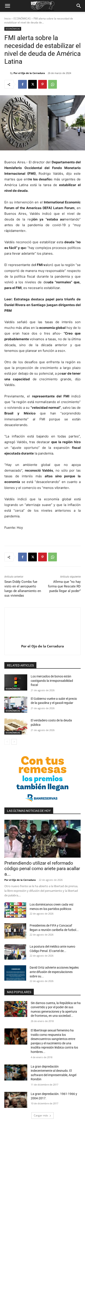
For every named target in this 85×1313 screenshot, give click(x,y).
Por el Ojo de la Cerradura (29, 73)
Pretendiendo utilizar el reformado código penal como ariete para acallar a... (42, 868)
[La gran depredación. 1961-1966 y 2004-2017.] (15, 1100)
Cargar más (41, 1115)
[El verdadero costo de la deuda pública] (15, 726)
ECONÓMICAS (22, 18)
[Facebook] (22, 84)
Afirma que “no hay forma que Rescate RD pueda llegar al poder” (64, 586)
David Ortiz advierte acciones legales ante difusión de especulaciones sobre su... (54, 972)
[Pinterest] (42, 84)
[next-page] (14, 742)
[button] (7, 6)
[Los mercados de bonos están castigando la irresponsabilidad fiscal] (15, 682)
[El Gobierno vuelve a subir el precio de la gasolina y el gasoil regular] (15, 705)
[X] (32, 84)
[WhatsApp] (52, 84)
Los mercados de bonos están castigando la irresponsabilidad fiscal (52, 681)
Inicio (7, 18)
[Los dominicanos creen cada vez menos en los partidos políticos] (15, 910)
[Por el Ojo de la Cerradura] (7, 73)
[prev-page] (7, 742)
